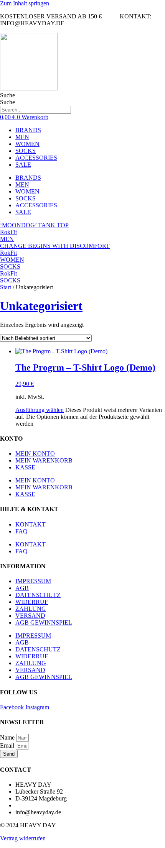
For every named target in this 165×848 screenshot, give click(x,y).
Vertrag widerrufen (23, 838)
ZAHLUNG (30, 608)
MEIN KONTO (35, 453)
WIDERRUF (31, 602)
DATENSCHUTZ (38, 595)
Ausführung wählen (39, 410)
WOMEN (27, 144)
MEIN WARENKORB (44, 460)
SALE (23, 164)
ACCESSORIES (36, 157)
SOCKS (25, 151)
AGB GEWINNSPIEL (43, 622)
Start (5, 287)
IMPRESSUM (33, 581)
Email (8, 745)
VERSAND (30, 615)
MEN (22, 137)
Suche (7, 95)
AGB (22, 588)
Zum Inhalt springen (24, 3)
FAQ (21, 531)
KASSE (25, 467)
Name (8, 737)
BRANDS (28, 130)
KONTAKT (30, 524)
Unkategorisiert (41, 306)
